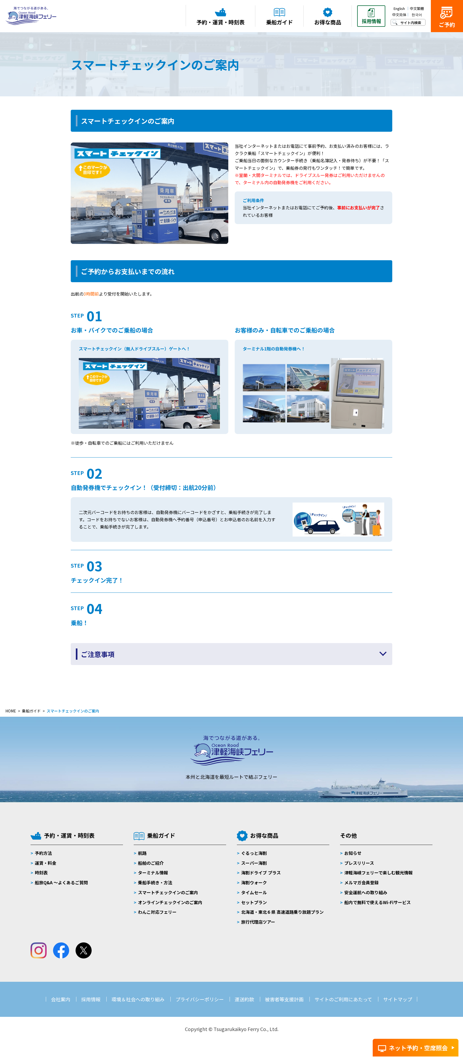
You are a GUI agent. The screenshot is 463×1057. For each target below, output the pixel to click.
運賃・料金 (45, 863)
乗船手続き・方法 (155, 882)
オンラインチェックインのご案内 (170, 902)
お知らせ (352, 853)
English (399, 8)
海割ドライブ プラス (261, 872)
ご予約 (447, 24)
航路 (142, 853)
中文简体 (399, 14)
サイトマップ (397, 999)
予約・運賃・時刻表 (69, 835)
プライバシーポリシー (200, 999)
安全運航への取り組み (365, 892)
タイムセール (254, 892)
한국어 (417, 14)
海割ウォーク (254, 882)
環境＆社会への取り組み (138, 999)
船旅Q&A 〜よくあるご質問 (61, 882)
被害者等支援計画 (284, 999)
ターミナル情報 (153, 872)
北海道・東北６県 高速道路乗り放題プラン (282, 912)
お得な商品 (264, 835)
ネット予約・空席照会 (418, 1047)
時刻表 (41, 872)
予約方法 (43, 853)
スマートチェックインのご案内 (168, 892)
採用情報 (90, 999)
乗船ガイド (161, 835)
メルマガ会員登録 (361, 882)
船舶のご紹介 (151, 863)
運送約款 (244, 999)
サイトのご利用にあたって (343, 999)
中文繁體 (417, 8)
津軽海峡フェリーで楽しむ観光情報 (378, 872)
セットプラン (254, 902)
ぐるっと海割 (254, 853)
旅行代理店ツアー (258, 922)
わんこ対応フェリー (157, 912)
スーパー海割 (254, 863)
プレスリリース (359, 863)
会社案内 (60, 999)
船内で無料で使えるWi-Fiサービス (377, 902)
